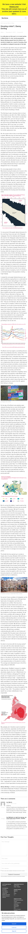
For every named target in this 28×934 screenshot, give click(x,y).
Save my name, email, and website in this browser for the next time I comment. (13, 870)
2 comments (20, 32)
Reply (3, 807)
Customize (14, 927)
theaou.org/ (14, 6)
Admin (2, 32)
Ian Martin (9, 802)
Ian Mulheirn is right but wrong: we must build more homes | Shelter (16, 817)
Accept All (14, 923)
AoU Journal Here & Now (7, 23)
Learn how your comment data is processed (18, 876)
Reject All (14, 931)
